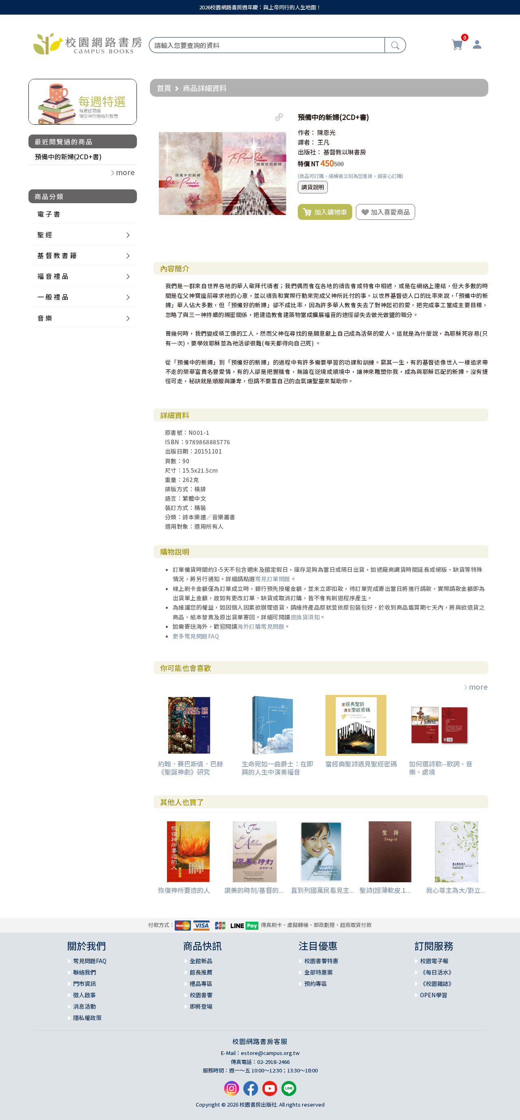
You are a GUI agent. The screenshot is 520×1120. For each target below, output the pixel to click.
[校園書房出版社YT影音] (269, 1091)
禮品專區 (201, 983)
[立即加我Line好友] (289, 1091)
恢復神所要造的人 (184, 890)
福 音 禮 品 (52, 276)
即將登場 (201, 1006)
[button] (279, 117)
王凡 (323, 142)
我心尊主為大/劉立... (455, 890)
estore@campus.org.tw (270, 1053)
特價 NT (308, 163)
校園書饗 (201, 995)
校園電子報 (434, 961)
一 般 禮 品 (52, 297)
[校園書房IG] (231, 1091)
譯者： (307, 142)
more (478, 686)
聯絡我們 (84, 972)
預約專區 (315, 983)
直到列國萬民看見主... (322, 890)
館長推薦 (201, 972)
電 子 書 (48, 214)
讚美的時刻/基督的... (254, 890)
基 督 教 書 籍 (56, 255)
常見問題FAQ (89, 961)
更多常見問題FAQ (196, 636)
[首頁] (87, 43)
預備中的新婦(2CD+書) (68, 156)
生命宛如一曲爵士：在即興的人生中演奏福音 (277, 767)
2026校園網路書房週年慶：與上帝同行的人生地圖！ (260, 7)
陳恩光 (326, 132)
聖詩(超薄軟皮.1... (385, 890)
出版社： (310, 152)
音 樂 (44, 318)
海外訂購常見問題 (260, 626)
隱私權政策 (87, 1018)
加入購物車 (329, 212)
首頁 (164, 87)
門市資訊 (84, 983)
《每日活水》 (437, 972)
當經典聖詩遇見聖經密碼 (361, 763)
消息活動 (84, 1006)
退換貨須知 (305, 617)
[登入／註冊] (477, 45)
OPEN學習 (433, 995)
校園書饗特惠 (321, 961)
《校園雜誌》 (437, 983)
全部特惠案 (318, 972)
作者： (307, 132)
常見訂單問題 (272, 579)
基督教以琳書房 (344, 152)
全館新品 (201, 961)
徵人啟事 (84, 995)
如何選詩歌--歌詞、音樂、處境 (440, 767)
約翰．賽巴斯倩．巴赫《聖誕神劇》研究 (190, 767)
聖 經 (44, 234)
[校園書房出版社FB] (250, 1091)
